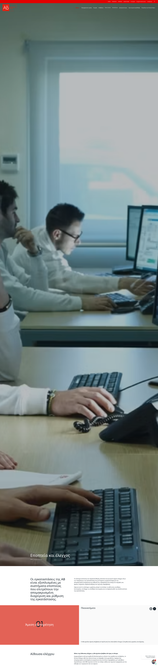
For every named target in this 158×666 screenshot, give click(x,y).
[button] (150, 608)
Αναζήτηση (149, 1)
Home (31, 559)
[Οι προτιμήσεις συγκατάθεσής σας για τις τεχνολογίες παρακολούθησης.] (156, 664)
